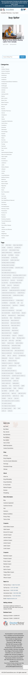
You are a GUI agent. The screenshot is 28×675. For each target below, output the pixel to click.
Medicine (3, 179)
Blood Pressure (4, 102)
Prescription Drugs (7, 466)
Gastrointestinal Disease (7, 152)
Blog (4, 500)
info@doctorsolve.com (18, 6)
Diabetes (3, 135)
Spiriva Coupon (7, 569)
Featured (3, 146)
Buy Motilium (6, 437)
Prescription (4, 210)
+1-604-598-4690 (16, 593)
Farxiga (3, 144)
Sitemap (5, 469)
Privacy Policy (6, 516)
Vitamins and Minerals (6, 229)
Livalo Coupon (6, 548)
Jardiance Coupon (7, 540)
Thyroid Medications (6, 221)
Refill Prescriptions (7, 445)
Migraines (3, 185)
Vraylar (3, 231)
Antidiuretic (4, 83)
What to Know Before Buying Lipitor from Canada (13, 41)
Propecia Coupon (7, 558)
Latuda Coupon (7, 543)
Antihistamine (4, 87)
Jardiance (3, 162)
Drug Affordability (7, 479)
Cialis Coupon (6, 529)
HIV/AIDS (3, 158)
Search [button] (22, 57)
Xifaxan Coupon (7, 577)
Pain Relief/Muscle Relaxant (7, 200)
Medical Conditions (7, 513)
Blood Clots (4, 100)
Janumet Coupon (7, 534)
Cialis (2, 117)
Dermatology (4, 131)
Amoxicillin (3, 77)
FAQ (4, 508)
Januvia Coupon (7, 537)
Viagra (3, 227)
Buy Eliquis (5, 429)
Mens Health (4, 181)
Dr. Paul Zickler (6, 484)
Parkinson (3, 202)
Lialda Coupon (6, 545)
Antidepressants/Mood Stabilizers (9, 81)
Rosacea (3, 214)
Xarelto (3, 237)
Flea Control (4, 148)
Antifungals (4, 85)
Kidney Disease (5, 167)
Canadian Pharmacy (6, 13)
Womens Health (5, 235)
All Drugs (5, 455)
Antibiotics (3, 79)
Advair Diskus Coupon (8, 526)
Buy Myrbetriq (6, 434)
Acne (2, 67)
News (2, 189)
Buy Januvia (6, 431)
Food (2, 150)
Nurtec (3, 194)
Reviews (5, 490)
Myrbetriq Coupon (7, 555)
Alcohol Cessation (5, 71)
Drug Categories (7, 458)
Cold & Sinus (4, 123)
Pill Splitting (6, 492)
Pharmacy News (5, 208)
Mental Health (4, 183)
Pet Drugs (5, 463)
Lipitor (2, 173)
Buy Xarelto (6, 440)
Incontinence (4, 160)
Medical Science (5, 177)
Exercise (3, 139)
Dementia (3, 127)
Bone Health (4, 104)
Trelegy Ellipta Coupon (8, 572)
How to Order (6, 442)
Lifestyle (3, 169)
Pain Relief (3, 198)
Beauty (3, 96)
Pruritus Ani (4, 212)
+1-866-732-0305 (15, 584)
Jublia (2, 164)
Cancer (3, 112)
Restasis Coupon (7, 564)
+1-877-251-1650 (14, 587)
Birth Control (4, 98)
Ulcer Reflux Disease (6, 225)
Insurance (5, 511)
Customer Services (7, 505)
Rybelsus (3, 217)
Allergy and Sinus (5, 73)
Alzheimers (4, 75)
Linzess (3, 171)
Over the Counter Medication (10, 461)
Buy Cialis (5, 426)
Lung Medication (5, 175)
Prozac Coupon (7, 561)
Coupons (5, 523)
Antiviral (3, 90)
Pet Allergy (4, 204)
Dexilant (3, 133)
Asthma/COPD (4, 94)
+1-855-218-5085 (14, 590)
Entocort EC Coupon (8, 532)
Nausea (3, 187)
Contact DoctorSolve (8, 448)
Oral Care (3, 196)
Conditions (3, 125)
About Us (5, 476)
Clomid (3, 119)
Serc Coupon (6, 566)
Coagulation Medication (7, 121)
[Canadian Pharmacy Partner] (8, 9)
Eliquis (2, 137)
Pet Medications (5, 206)
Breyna (3, 106)
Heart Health (4, 156)
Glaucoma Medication (6, 154)
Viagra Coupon (6, 574)
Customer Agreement (8, 503)
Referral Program (7, 487)
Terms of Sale (6, 519)
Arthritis (3, 92)
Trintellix (3, 223)
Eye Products (4, 142)
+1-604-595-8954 (16, 595)
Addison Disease (5, 69)
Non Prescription (5, 192)
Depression (4, 129)
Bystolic (3, 108)
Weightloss (4, 233)
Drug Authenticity (7, 482)
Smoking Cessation (5, 219)
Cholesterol (4, 115)
